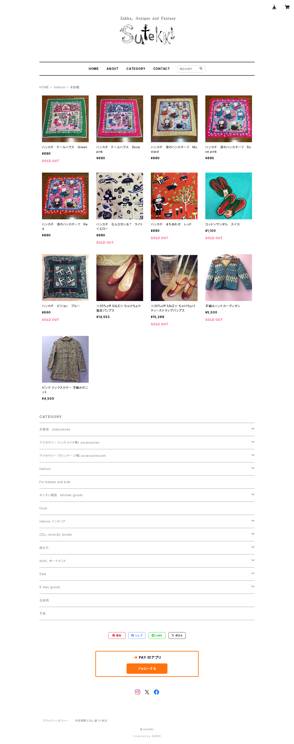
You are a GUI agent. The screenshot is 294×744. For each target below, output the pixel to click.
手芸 (42, 613)
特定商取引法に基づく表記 (91, 720)
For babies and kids (55, 482)
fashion (59, 87)
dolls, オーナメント (52, 561)
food (43, 508)
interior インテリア (52, 521)
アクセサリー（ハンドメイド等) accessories (69, 442)
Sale (42, 574)
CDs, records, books (55, 534)
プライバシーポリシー (55, 720)
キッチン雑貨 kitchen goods (61, 495)
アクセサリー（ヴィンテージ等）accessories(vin (72, 455)
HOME (94, 68)
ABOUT (113, 68)
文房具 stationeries (55, 429)
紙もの (43, 547)
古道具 (44, 600)
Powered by (142, 736)
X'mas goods (49, 587)
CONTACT (161, 68)
